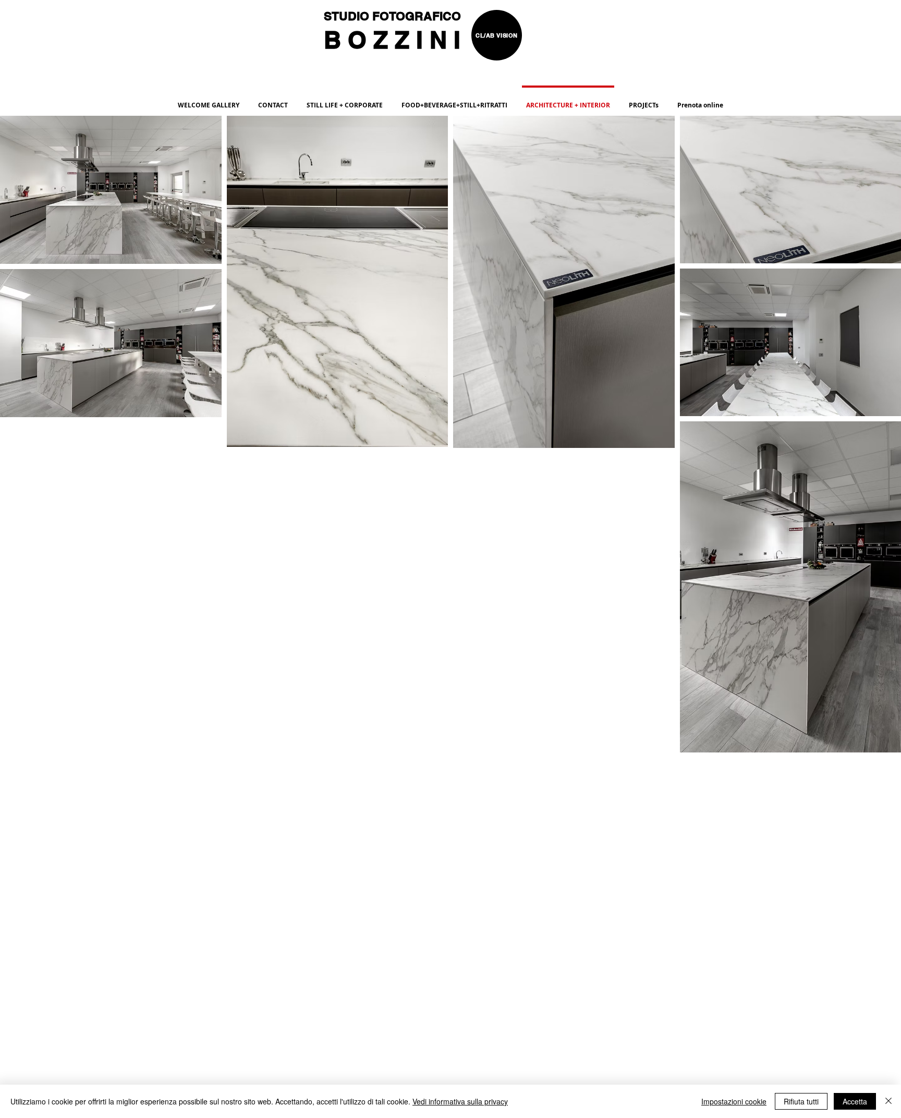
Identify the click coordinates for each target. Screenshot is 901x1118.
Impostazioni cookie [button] (733, 1101)
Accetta (855, 1101)
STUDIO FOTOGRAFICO (394, 16)
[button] (454, 101)
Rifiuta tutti (801, 1101)
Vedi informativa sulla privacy (460, 1101)
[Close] (888, 1101)
